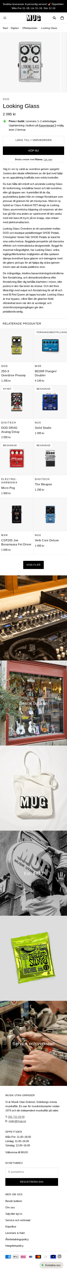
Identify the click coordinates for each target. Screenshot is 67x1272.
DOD (6, 99)
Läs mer (48, 159)
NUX (38, 422)
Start (5, 28)
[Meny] (5, 18)
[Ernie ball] (33, 958)
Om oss (10, 1207)
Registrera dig (32, 1182)
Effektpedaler (30, 28)
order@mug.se (17, 1121)
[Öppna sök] (54, 18)
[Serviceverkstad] (33, 1043)
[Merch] (33, 788)
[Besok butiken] (33, 703)
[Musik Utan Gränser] (33, 18)
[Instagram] (59, 1256)
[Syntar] (33, 617)
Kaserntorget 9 (47, 125)
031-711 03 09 (16, 1116)
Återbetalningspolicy (17, 1239)
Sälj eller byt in (13, 1213)
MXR (38, 366)
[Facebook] (53, 1256)
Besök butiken (13, 1201)
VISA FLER (33, 565)
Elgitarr (15, 28)
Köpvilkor (10, 1226)
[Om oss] (33, 873)
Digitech (8, 422)
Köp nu (33, 150)
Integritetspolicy (14, 1245)
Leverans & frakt (15, 1232)
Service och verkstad (17, 1220)
